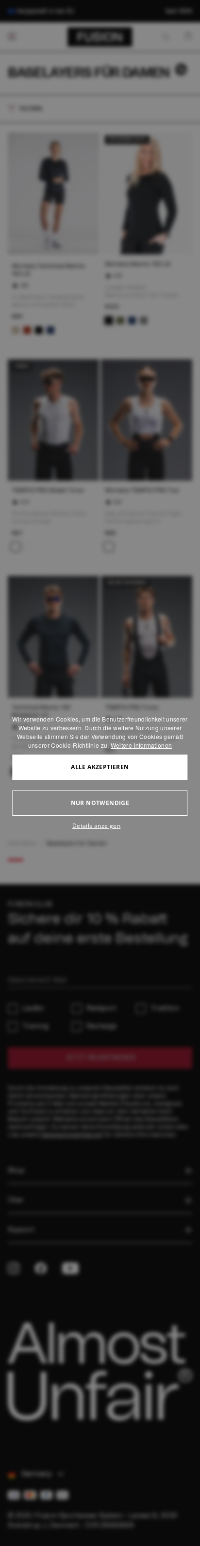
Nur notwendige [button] (100, 803)
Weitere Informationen (141, 745)
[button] (99, 826)
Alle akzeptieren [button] (100, 767)
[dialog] (100, 773)
